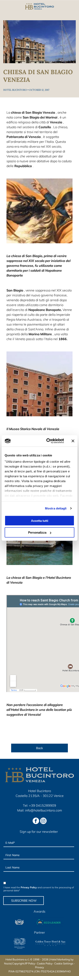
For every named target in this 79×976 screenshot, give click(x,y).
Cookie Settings (63, 963)
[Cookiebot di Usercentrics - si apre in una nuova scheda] (48, 441)
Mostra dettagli (56, 508)
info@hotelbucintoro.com (43, 810)
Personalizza (37, 532)
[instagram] (43, 821)
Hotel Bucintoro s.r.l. (17, 959)
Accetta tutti (39, 520)
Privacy (39, 967)
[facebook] (36, 821)
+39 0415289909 (42, 805)
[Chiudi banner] (73, 440)
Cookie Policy (44, 963)
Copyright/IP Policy (23, 963)
